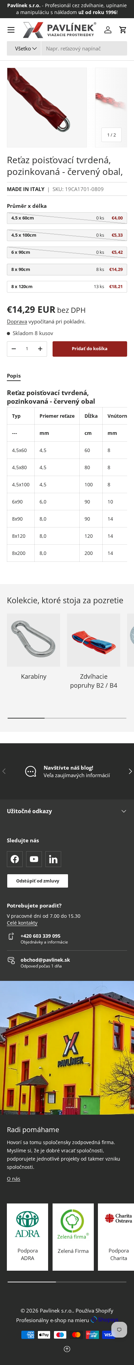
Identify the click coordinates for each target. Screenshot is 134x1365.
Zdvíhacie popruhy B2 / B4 (93, 680)
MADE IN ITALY (25, 189)
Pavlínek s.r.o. (56, 1310)
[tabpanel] (67, 475)
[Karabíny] (33, 640)
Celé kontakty (22, 923)
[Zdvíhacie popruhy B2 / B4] (93, 640)
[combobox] (67, 48)
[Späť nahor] (67, 1350)
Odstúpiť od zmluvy (37, 881)
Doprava (17, 321)
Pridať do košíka (90, 348)
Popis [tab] (14, 375)
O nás (13, 1178)
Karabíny (33, 676)
